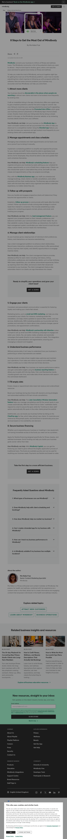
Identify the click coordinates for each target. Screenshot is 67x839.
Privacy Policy (19, 827)
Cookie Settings (24, 832)
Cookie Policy (19, 836)
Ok (11, 832)
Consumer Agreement (52, 826)
